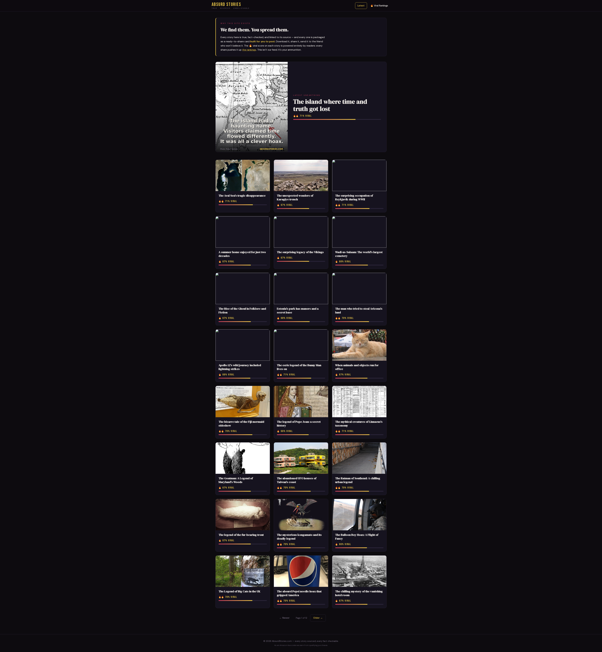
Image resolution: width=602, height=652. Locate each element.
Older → (318, 617)
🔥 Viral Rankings (379, 5)
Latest (360, 5)
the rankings (249, 49)
